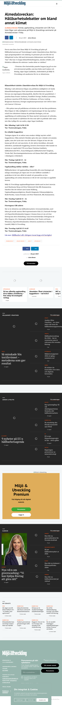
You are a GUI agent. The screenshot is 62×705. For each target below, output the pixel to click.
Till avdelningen (55, 315)
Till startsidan (31, 263)
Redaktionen (5, 691)
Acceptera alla (42, 700)
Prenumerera (21, 509)
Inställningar (19, 700)
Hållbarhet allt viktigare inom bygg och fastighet (32, 235)
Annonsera (5, 692)
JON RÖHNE (5, 670)
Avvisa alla (30, 700)
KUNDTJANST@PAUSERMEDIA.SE (10, 678)
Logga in (21, 515)
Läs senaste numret (50, 665)
